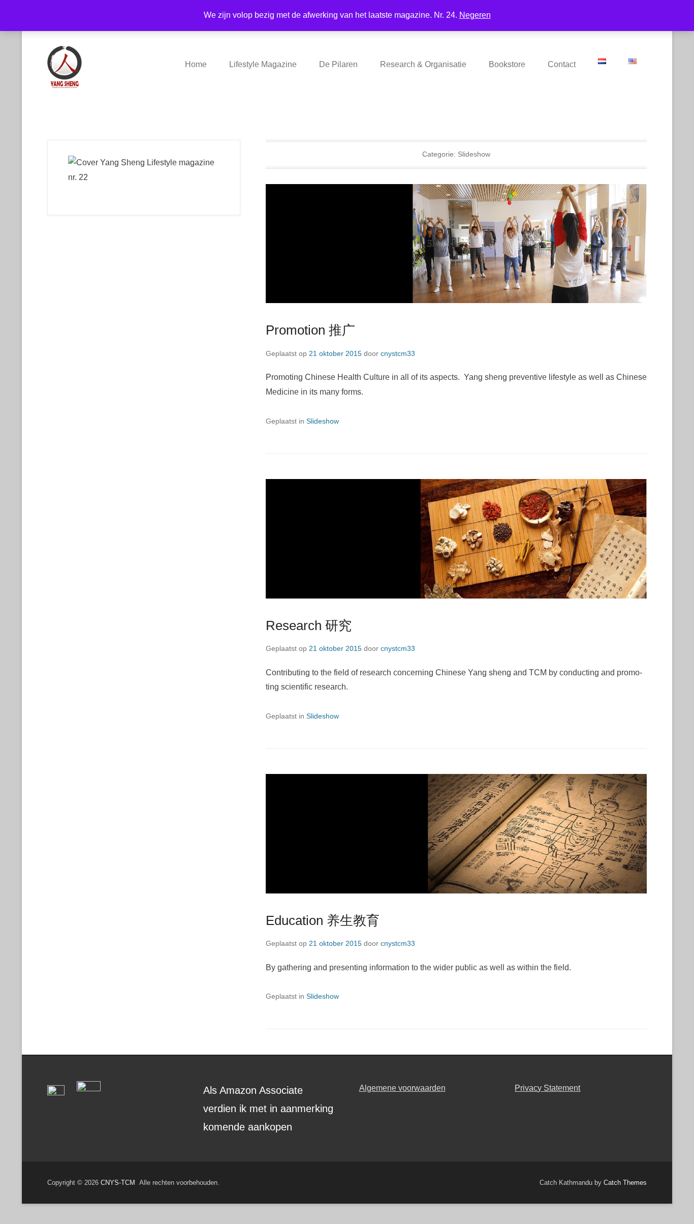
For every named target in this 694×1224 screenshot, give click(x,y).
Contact (562, 64)
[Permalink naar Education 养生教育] (456, 833)
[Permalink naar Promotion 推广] (456, 243)
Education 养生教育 (323, 920)
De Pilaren (338, 64)
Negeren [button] (475, 15)
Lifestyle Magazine (263, 64)
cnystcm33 (398, 353)
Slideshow (322, 421)
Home (196, 64)
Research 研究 (309, 625)
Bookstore (507, 64)
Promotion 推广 (310, 330)
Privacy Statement (547, 1088)
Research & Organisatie (423, 64)
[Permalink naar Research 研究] (456, 538)
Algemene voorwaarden (402, 1088)
